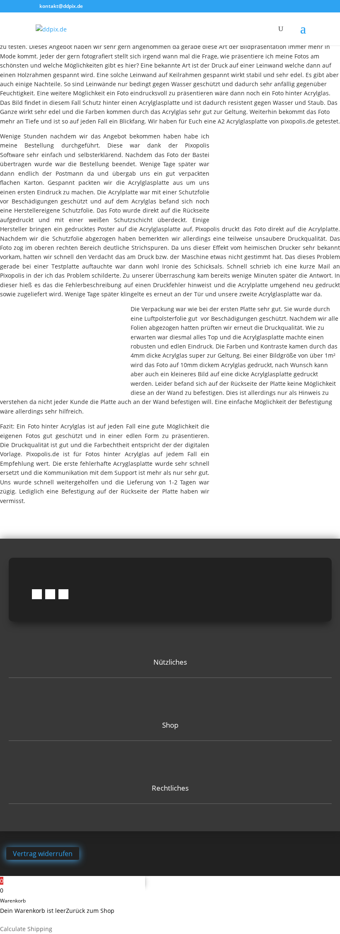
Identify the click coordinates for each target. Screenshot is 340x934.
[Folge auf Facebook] (37, 594)
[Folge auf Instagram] (50, 594)
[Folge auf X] (63, 594)
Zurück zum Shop (90, 911)
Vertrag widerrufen (43, 853)
